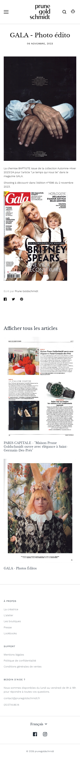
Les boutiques (12, 621)
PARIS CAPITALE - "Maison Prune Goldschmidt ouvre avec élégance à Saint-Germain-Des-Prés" (36, 446)
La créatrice (11, 609)
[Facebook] (35, 734)
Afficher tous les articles (30, 328)
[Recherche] (64, 12)
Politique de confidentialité (20, 660)
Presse (8, 627)
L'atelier (8, 615)
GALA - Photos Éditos (20, 568)
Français (36, 724)
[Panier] (73, 12)
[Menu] (6, 12)
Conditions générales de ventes (22, 666)
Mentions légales (14, 654)
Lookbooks (10, 633)
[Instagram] (45, 734)
